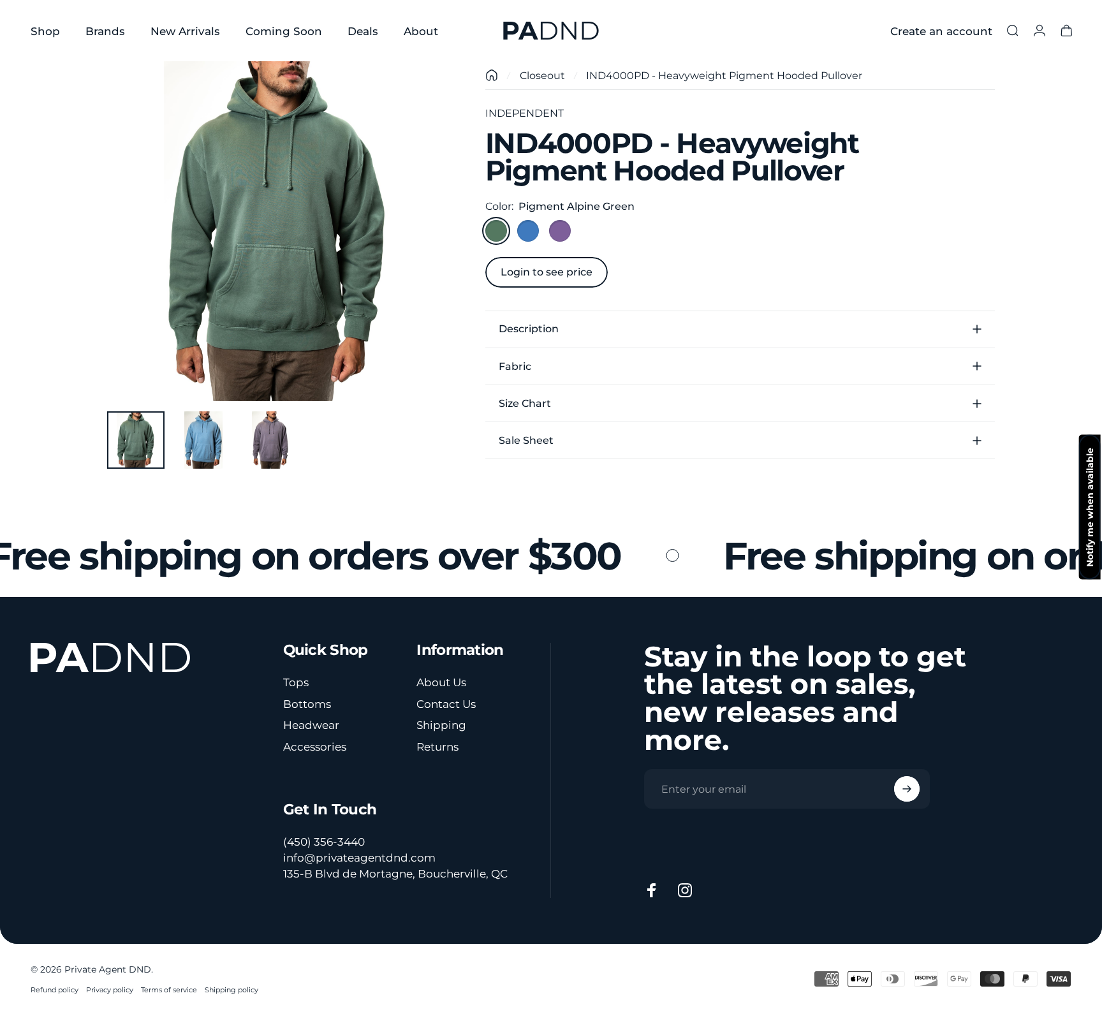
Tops (296, 682)
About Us (441, 682)
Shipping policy (231, 989)
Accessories (314, 746)
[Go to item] (136, 440)
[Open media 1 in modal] (277, 231)
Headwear (311, 724)
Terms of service (169, 989)
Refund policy (54, 989)
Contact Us (446, 703)
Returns (437, 746)
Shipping (441, 724)
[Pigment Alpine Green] (496, 231)
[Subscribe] (907, 789)
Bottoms (307, 703)
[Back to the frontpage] (491, 75)
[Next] (414, 259)
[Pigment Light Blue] (528, 231)
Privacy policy (109, 989)
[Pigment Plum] (560, 231)
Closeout (542, 76)
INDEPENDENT (524, 113)
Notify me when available (1090, 507)
